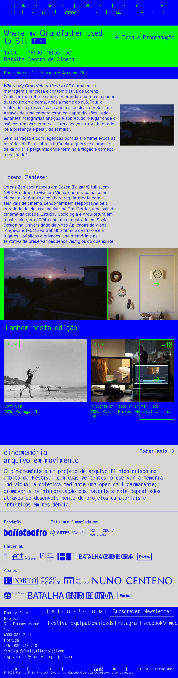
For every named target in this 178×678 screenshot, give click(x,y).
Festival (58, 623)
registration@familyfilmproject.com (38, 656)
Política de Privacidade (154, 669)
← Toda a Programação (144, 37)
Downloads (101, 623)
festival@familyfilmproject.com (34, 651)
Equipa (79, 623)
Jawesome (126, 673)
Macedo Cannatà (80, 673)
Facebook (151, 623)
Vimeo (170, 623)
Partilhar (161, 435)
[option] (54, 284)
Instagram (127, 623)
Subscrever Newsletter (142, 611)
